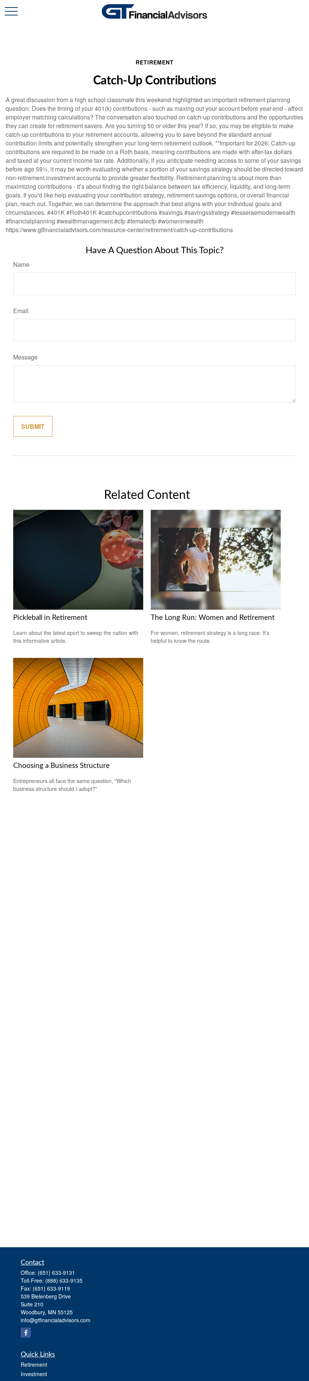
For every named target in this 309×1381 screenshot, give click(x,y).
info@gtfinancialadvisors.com (55, 1320)
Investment (34, 1374)
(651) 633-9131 (56, 1272)
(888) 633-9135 (64, 1280)
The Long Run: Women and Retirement (213, 617)
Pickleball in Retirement (50, 617)
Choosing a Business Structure (61, 765)
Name (21, 264)
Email (21, 310)
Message (25, 357)
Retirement (34, 1364)
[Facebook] (26, 1332)
